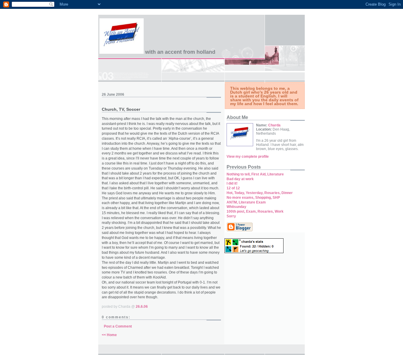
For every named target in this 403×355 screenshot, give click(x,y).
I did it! (232, 183)
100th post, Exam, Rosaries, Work (255, 211)
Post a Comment (118, 326)
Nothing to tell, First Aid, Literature (255, 174)
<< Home (109, 335)
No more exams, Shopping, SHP (253, 198)
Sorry (231, 216)
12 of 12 (233, 188)
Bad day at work (240, 179)
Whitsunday (236, 207)
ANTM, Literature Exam (246, 202)
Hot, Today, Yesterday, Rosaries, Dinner (260, 193)
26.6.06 (142, 306)
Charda (274, 125)
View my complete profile (248, 156)
